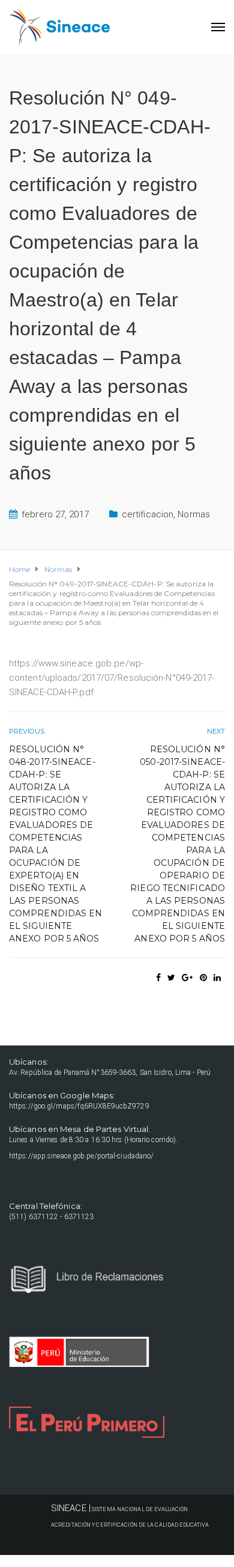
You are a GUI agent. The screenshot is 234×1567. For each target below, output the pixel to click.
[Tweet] (171, 977)
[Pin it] (203, 977)
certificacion (147, 514)
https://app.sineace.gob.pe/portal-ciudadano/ (81, 1156)
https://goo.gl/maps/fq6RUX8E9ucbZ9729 (79, 1106)
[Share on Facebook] (158, 977)
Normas (194, 514)
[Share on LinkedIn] (217, 977)
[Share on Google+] (187, 977)
